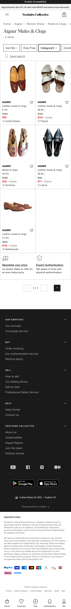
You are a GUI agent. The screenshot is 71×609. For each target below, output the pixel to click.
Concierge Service (16, 331)
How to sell (12, 376)
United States (36, 591)
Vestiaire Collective (19, 426)
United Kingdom (21, 591)
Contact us (12, 415)
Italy (63, 591)
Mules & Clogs (57, 24)
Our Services (14, 319)
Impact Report (14, 443)
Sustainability (13, 437)
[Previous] (27, 288)
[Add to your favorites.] (32, 102)
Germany (48, 591)
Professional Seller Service (21, 392)
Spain (56, 591)
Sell (8, 370)
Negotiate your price (14, 265)
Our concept (13, 326)
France (9, 591)
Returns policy (14, 359)
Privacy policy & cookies (34, 506)
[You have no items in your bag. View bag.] (64, 14)
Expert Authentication (49, 265)
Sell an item (12, 387)
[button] (64, 14)
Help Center (12, 410)
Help (8, 403)
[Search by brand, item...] (6, 14)
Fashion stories (14, 453)
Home (7, 24)
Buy (7, 342)
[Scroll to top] (57, 288)
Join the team (13, 448)
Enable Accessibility (35, 1)
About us (11, 432)
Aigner (18, 24)
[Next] (44, 288)
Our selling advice (16, 382)
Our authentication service (21, 354)
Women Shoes (35, 24)
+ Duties (47, 117)
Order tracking (14, 348)
